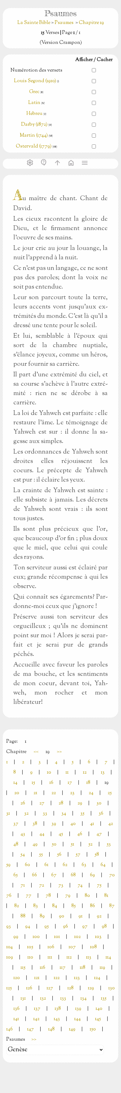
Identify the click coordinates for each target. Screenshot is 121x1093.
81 (106, 895)
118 (82, 967)
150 (93, 1029)
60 (27, 865)
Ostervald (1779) (34, 146)
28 (61, 803)
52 (90, 844)
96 (65, 926)
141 (16, 1019)
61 (46, 865)
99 (15, 936)
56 (59, 854)
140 (99, 1008)
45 (61, 834)
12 (85, 772)
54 (22, 854)
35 (82, 813)
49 (35, 844)
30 (98, 803)
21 (35, 793)
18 (88, 782)
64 (103, 865)
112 (69, 957)
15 (33, 782)
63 (84, 865)
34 (63, 813)
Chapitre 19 (91, 22)
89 (42, 916)
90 (61, 916)
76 (8, 895)
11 (67, 772)
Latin (34, 102)
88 (22, 916)
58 (97, 854)
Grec (34, 92)
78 (48, 895)
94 (27, 926)
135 (103, 998)
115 (22, 967)
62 (65, 865)
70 (112, 875)
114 (108, 957)
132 (43, 998)
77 (28, 895)
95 (46, 926)
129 (91, 988)
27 (41, 803)
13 (103, 772)
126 (29, 988)
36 (101, 813)
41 (92, 823)
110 (30, 957)
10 (49, 772)
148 (51, 1029)
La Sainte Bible (34, 22)
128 (70, 988)
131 (23, 998)
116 (42, 967)
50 (54, 844)
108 (93, 947)
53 (109, 844)
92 (99, 916)
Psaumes (64, 22)
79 (67, 895)
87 (111, 906)
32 (26, 813)
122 (57, 978)
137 (37, 1008)
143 (57, 1019)
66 (34, 875)
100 (36, 936)
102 (77, 936)
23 (72, 793)
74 (80, 885)
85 (73, 906)
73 (60, 885)
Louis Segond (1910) (35, 81)
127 (50, 988)
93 (8, 926)
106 (50, 947)
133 (63, 998)
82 (16, 906)
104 (9, 947)
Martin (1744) (34, 135)
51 (72, 844)
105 (30, 947)
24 (91, 793)
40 (73, 823)
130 (111, 988)
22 (54, 793)
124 (97, 978)
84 (54, 906)
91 (80, 916)
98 (104, 926)
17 (70, 782)
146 (9, 1029)
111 (49, 957)
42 (110, 823)
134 (83, 998)
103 (98, 936)
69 (92, 875)
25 (110, 793)
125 (9, 988)
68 (73, 875)
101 (57, 936)
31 (8, 813)
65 (15, 875)
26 (22, 803)
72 (41, 885)
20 (16, 793)
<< (36, 752)
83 (35, 906)
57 (78, 854)
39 (54, 823)
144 (77, 1019)
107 (72, 947)
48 (15, 844)
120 (16, 978)
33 (45, 813)
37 (15, 823)
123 (77, 978)
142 (36, 1019)
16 (51, 782)
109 (9, 957)
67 (53, 875)
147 (30, 1029)
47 (99, 834)
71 (22, 885)
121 (36, 978)
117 (62, 967)
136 (16, 1008)
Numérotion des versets (36, 70)
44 (41, 834)
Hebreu (34, 113)
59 (8, 865)
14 (15, 782)
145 (98, 1019)
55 (41, 854)
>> (59, 752)
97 (84, 926)
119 (102, 967)
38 (35, 823)
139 (78, 1008)
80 (87, 895)
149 (72, 1029)
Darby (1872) (34, 124)
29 (80, 803)
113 (88, 957)
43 (22, 834)
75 (99, 885)
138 (58, 1008)
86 (92, 906)
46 (79, 834)
